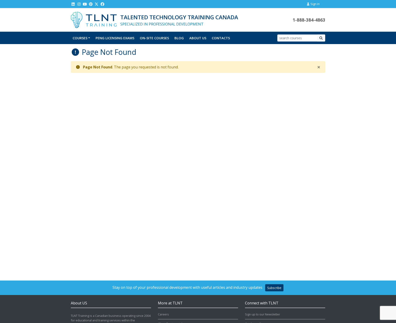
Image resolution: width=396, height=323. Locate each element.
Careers (163, 314)
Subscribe (274, 288)
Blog (179, 38)
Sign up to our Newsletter (262, 314)
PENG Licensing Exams (115, 38)
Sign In (315, 4)
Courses (80, 38)
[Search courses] (321, 38)
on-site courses (154, 38)
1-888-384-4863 (309, 20)
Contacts (221, 38)
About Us (197, 38)
